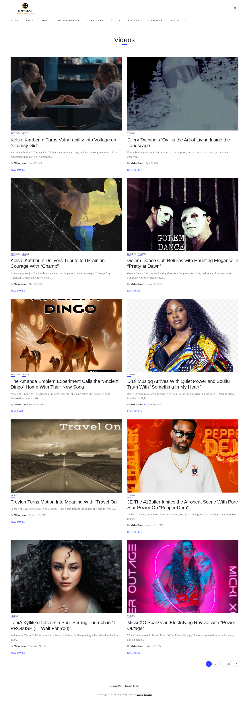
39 (228, 664)
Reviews (133, 20)
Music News (95, 20)
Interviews (154, 20)
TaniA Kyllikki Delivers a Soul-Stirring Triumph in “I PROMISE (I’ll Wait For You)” (63, 625)
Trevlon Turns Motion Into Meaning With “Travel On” (64, 502)
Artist (30, 20)
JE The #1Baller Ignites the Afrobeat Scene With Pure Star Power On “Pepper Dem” (182, 504)
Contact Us (178, 20)
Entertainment (68, 20)
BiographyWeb (144, 694)
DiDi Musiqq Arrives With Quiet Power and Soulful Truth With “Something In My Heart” (179, 384)
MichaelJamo (20, 163)
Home (14, 20)
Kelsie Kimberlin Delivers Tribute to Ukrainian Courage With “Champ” (58, 263)
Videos (115, 20)
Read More (17, 170)
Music (46, 20)
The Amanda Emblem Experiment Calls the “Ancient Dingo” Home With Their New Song (64, 384)
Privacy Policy (132, 685)
